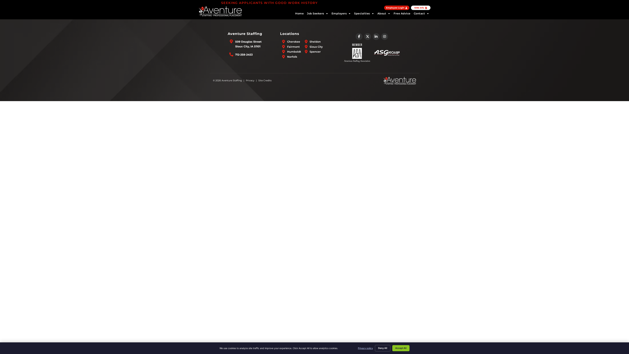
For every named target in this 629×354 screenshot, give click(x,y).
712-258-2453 (244, 54)
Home (299, 13)
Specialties (362, 13)
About (381, 13)
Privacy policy (365, 348)
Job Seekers (315, 13)
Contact (419, 13)
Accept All (401, 348)
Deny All (382, 348)
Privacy (250, 80)
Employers (339, 13)
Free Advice (402, 13)
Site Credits (265, 80)
